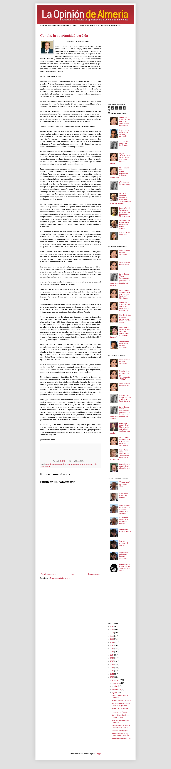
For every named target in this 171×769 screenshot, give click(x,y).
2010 (112, 677)
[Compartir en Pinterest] (82, 461)
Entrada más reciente (49, 574)
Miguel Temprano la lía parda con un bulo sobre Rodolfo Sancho (120, 158)
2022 (112, 639)
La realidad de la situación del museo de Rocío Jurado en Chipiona (124, 121)
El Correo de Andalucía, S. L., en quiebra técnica (125, 521)
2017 (112, 655)
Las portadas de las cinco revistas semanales (124, 133)
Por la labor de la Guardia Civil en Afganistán (121, 705)
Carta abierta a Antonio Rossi (124, 263)
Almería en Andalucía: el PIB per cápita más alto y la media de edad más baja (120, 428)
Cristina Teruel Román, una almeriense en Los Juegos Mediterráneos (124, 212)
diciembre (116, 680)
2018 (112, 652)
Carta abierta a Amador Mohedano (124, 253)
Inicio (72, 574)
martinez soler (92, 464)
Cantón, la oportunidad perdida (64, 35)
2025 (112, 629)
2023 (112, 636)
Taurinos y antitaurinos (120, 712)
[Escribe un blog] (76, 461)
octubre (115, 686)
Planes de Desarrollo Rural (121, 739)
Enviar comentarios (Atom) (60, 578)
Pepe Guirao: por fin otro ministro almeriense (124, 556)
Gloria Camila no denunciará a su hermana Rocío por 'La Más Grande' (124, 294)
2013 (112, 668)
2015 (112, 661)
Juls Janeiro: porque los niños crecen (124, 144)
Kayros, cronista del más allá (123, 543)
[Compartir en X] (78, 461)
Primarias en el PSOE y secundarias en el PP (120, 735)
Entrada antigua (94, 574)
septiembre (116, 689)
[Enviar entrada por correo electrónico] (69, 461)
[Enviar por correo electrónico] (74, 461)
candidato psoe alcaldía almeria (56, 464)
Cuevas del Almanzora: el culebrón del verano (121, 726)
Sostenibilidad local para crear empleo (120, 716)
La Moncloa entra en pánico (125, 530)
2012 (112, 671)
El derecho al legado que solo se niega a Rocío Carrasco (125, 398)
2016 (112, 658)
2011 (112, 674)
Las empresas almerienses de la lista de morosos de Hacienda (125, 509)
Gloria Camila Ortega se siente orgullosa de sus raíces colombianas (119, 173)
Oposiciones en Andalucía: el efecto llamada (124, 466)
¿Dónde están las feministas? (124, 183)
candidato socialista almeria (77, 464)
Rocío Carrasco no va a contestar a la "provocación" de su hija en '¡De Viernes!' (120, 455)
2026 (112, 626)
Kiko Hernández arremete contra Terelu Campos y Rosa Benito (125, 319)
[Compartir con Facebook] (80, 461)
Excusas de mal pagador (121, 730)
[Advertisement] (70, 553)
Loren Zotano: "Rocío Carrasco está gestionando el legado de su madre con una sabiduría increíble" (120, 280)
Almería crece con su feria (121, 700)
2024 (112, 633)
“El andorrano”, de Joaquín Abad (124, 484)
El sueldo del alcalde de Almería (123, 496)
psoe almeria (45, 466)
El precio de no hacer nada (124, 234)
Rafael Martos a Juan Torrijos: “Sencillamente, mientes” (125, 567)
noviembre (116, 683)
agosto (115, 693)
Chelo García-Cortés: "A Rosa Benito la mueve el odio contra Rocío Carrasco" (120, 332)
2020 (112, 645)
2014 (112, 664)
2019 (112, 648)
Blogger (98, 754)
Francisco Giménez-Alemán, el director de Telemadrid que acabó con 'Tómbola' (120, 198)
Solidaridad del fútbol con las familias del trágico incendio (124, 224)
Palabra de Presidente (120, 709)
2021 (112, 642)
